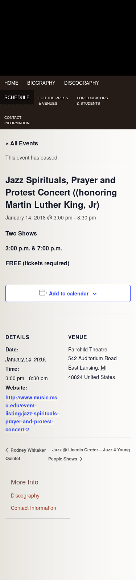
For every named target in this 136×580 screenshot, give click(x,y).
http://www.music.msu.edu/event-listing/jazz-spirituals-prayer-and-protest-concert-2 (32, 413)
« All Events (21, 143)
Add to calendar (68, 293)
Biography (41, 83)
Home (11, 83)
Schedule (17, 97)
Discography (81, 83)
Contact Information (33, 507)
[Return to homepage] (68, 18)
